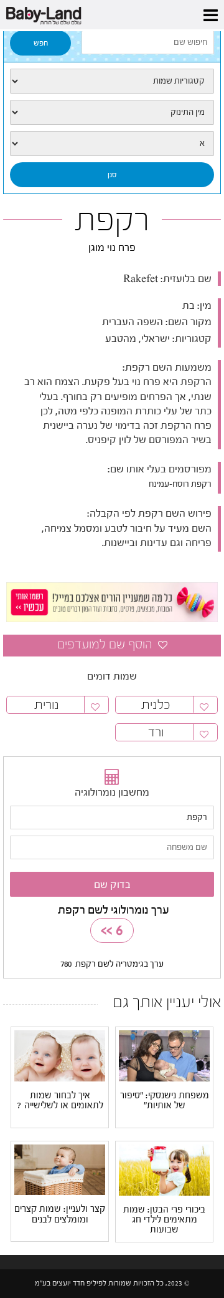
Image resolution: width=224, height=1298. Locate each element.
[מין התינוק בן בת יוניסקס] (112, 112)
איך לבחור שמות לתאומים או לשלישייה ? (60, 1101)
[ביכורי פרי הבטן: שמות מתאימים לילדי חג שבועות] (164, 1169)
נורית (46, 705)
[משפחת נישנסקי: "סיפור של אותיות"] (164, 1055)
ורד (156, 732)
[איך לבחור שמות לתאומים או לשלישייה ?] (59, 1055)
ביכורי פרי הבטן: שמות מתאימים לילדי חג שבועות (164, 1220)
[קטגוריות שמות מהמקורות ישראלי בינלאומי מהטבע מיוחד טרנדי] (112, 81)
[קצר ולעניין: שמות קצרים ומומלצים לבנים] (59, 1169)
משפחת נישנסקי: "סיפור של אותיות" (164, 1101)
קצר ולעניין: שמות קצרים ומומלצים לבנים (59, 1214)
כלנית (155, 705)
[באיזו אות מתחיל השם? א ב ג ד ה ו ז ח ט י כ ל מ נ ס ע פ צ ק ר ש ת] (112, 143)
